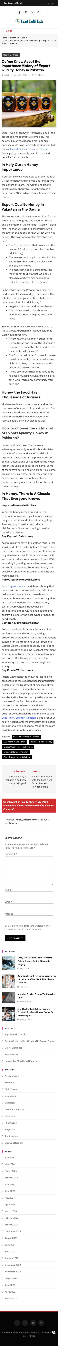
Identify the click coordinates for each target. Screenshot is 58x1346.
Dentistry (9, 1095)
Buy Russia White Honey (41, 742)
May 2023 (10, 1251)
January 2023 (12, 1258)
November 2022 (13, 1271)
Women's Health (13, 1142)
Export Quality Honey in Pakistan (29, 149)
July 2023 (9, 1244)
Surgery (9, 1129)
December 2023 (13, 1231)
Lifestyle (9, 1116)
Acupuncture (11, 1075)
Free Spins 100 (12, 1054)
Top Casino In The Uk (13, 3)
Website (9, 913)
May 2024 (10, 1197)
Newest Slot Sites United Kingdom (21, 1061)
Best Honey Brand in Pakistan (19, 717)
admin (7, 75)
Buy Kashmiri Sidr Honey (14, 742)
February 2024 (12, 1217)
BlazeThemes (29, 1336)
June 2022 (10, 1285)
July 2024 (9, 1184)
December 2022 (13, 1264)
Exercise (9, 1102)
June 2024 (10, 1191)
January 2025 (12, 1177)
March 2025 (11, 1171)
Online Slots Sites (13, 1047)
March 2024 (11, 1211)
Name (9, 889)
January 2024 (12, 1224)
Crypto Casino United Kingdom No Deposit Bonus (29, 1041)
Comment (11, 854)
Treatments (10, 1136)
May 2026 (10, 1164)
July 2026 (9, 1157)
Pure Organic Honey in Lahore (17, 757)
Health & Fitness (10, 55)
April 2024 (10, 1204)
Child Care (10, 1089)
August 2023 (11, 1238)
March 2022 (11, 1298)
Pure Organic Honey (13, 586)
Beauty (8, 1082)
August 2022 (11, 1278)
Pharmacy (10, 1122)
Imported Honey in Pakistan (16, 752)
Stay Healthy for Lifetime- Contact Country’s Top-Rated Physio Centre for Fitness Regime (35, 1012)
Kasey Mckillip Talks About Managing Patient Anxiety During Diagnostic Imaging (34, 961)
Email (8, 901)
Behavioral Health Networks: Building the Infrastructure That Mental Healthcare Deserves (36, 979)
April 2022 (10, 1291)
